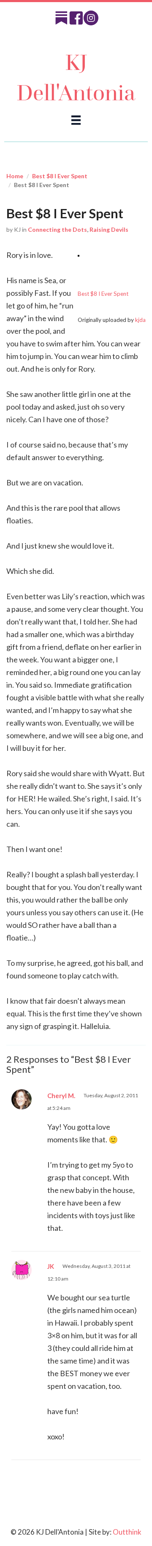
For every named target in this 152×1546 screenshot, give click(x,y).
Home (14, 176)
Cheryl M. (61, 1095)
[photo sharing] (78, 255)
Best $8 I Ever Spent (59, 176)
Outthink (127, 1531)
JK (50, 1266)
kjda (140, 319)
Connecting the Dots (57, 229)
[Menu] (76, 119)
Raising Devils (109, 229)
